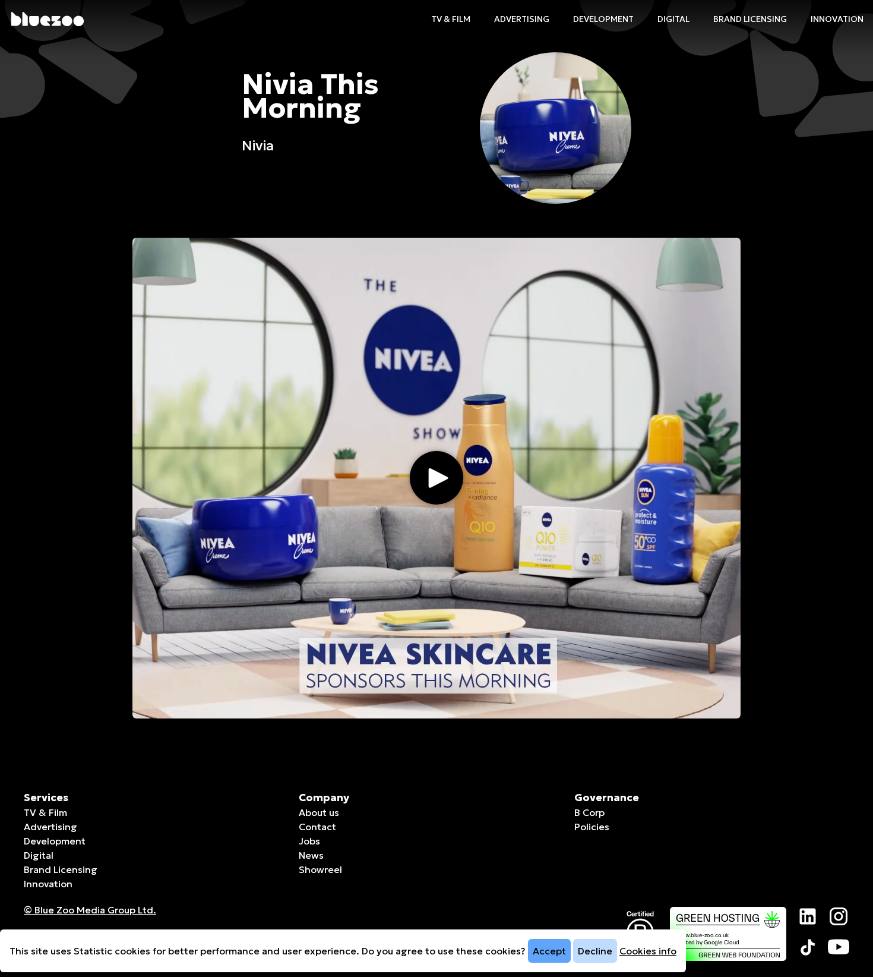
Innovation (837, 19)
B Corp (589, 812)
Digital (673, 19)
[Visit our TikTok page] (807, 947)
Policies (591, 827)
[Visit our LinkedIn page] (807, 916)
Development (603, 19)
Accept (549, 951)
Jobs (309, 841)
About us (319, 812)
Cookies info (647, 951)
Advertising (521, 19)
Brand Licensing (750, 19)
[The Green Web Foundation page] (728, 934)
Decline (595, 951)
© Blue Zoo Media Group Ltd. (90, 910)
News (311, 855)
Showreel (320, 869)
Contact (317, 827)
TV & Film (450, 19)
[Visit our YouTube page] (838, 947)
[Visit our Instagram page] (838, 916)
